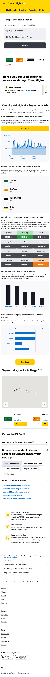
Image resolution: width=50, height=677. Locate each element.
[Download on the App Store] (21, 657)
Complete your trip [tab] (30, 469)
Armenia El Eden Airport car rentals (16, 492)
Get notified (29, 90)
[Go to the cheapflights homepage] (16, 3)
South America (16, 582)
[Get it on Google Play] (7, 657)
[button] (4, 3)
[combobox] (11, 25)
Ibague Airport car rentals (12, 495)
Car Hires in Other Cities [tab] (33, 463)
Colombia (26, 582)
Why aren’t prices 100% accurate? (16, 573)
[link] (25, 128)
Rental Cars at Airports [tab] (12, 463)
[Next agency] (44, 404)
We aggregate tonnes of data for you (17, 568)
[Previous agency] (5, 404)
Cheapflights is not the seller (14, 564)
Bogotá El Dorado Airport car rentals (16, 485)
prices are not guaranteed (10, 558)
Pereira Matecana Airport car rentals (16, 489)
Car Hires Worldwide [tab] (11, 469)
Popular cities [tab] (9, 474)
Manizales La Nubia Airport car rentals (17, 498)
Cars (7, 582)
